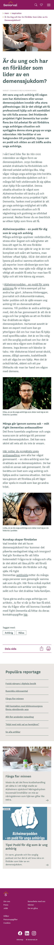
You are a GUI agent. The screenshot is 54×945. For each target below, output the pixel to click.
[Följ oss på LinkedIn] (27, 933)
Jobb (5, 908)
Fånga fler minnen (15, 698)
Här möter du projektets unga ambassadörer (21, 453)
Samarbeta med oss (36, 901)
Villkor (6, 915)
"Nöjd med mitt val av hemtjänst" (22, 724)
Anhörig (9, 632)
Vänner (31, 904)
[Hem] (10, 5)
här (25, 614)
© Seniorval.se (31, 939)
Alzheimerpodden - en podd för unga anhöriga (26, 286)
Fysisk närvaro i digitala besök (21, 683)
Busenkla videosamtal (17, 690)
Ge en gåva (33, 908)
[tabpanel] (27, 37)
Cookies (7, 922)
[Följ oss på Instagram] (34, 933)
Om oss (6, 901)
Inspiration (16, 13)
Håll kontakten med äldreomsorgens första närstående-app (24, 707)
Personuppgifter (10, 919)
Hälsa (21, 632)
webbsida (22, 575)
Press (5, 904)
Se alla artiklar (13, 731)
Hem (7, 13)
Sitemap (20, 939)
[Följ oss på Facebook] (20, 933)
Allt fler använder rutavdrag (20, 716)
